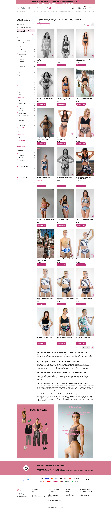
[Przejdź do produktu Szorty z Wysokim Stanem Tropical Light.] (45, 203)
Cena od (18, 40)
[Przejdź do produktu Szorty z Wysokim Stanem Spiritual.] (65, 43)
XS (19, 80)
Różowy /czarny (22, 113)
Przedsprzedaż (22, 160)
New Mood (21, 56)
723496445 (21, 493)
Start (20, 64)
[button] (50, 8)
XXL (20, 85)
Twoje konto (66, 491)
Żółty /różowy (22, 125)
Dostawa (50, 496)
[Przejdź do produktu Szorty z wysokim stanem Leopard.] (85, 82)
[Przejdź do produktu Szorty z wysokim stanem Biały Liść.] (45, 321)
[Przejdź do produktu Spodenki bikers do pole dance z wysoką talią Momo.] (85, 161)
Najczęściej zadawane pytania (54, 492)
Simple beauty (22, 59)
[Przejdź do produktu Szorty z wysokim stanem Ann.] (85, 321)
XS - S (20, 89)
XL (19, 82)
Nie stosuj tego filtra (23, 166)
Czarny (20, 118)
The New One (22, 66)
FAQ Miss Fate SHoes (52, 494)
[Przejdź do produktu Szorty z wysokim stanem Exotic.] (65, 321)
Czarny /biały (21, 108)
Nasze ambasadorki (36, 494)
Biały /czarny (21, 120)
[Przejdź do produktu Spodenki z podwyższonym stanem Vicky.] (65, 282)
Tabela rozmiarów (51, 491)
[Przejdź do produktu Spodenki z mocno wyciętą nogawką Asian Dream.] (65, 82)
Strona (85, 24)
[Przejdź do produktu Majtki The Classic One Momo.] (45, 161)
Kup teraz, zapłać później (85, 492)
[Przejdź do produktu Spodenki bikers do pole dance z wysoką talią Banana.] (45, 243)
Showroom (34, 495)
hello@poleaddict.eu (23, 496)
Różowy (20, 123)
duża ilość (21, 157)
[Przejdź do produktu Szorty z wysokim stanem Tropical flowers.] (65, 203)
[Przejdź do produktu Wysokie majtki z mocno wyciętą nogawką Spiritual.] (85, 43)
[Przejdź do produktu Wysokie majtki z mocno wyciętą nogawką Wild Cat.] (65, 122)
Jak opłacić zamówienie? (53, 495)
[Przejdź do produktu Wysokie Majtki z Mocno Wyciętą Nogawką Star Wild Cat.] (45, 122)
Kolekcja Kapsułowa (23, 51)
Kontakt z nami (35, 498)
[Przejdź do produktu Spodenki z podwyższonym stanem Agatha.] (45, 282)
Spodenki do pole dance (33, 16)
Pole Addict (19, 16)
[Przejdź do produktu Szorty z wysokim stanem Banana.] (85, 203)
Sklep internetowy (55, 507)
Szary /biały (21, 110)
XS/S (20, 94)
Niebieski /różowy (22, 106)
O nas (33, 491)
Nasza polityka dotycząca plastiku (39, 496)
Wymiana (50, 498)
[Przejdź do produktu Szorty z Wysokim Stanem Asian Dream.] (45, 82)
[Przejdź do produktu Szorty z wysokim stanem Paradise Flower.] (65, 243)
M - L (20, 92)
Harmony (21, 49)
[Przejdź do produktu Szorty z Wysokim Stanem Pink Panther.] (45, 43)
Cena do (28, 40)
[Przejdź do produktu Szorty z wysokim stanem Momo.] (65, 161)
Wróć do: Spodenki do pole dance (24, 27)
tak (19, 169)
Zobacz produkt (41, 64)
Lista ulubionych (67, 494)
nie (19, 171)
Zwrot (49, 499)
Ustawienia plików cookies (85, 491)
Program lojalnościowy (69, 495)
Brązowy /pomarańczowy (24, 115)
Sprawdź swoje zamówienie (70, 492)
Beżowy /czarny (22, 103)
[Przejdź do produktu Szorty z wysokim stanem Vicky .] (85, 282)
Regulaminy (82, 494)
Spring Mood (21, 61)
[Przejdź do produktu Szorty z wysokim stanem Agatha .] (85, 243)
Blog (33, 492)
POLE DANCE (25, 16)
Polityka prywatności (84, 495)
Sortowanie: (39, 22)
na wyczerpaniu (22, 153)
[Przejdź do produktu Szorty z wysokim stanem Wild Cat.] (85, 122)
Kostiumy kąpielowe (23, 54)
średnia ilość (21, 155)
